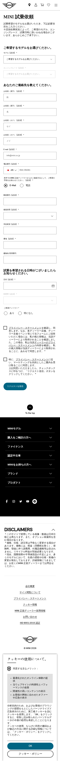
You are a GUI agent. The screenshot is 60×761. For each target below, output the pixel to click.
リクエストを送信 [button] (15, 386)
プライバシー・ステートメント (32, 360)
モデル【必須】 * (10, 53)
